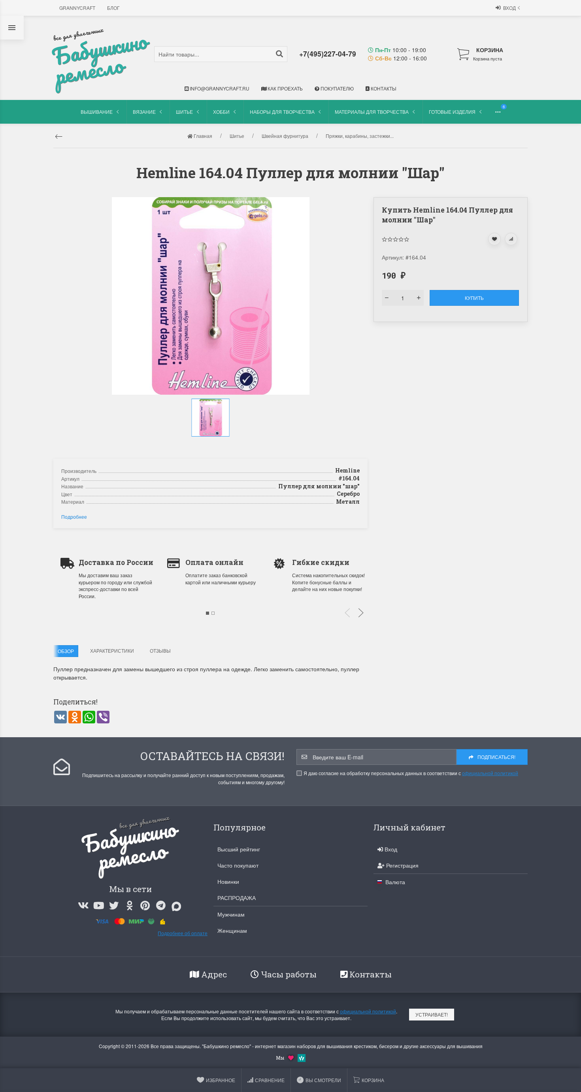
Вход (509, 7)
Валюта (394, 882)
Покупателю (336, 88)
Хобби (221, 111)
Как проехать (284, 88)
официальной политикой (490, 773)
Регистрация (402, 865)
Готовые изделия (452, 111)
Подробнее (74, 516)
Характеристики (112, 650)
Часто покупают (237, 865)
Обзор (66, 651)
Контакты (383, 88)
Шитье (184, 111)
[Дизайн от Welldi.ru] (302, 1057)
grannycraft (77, 7)
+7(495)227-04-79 (327, 53)
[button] (211, 444)
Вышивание (97, 111)
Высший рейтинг (238, 849)
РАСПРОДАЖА (236, 898)
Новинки (228, 881)
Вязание (144, 111)
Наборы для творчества (282, 111)
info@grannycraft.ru (219, 88)
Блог (113, 7)
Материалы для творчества (372, 111)
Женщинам (232, 930)
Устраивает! (431, 1014)
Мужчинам (231, 914)
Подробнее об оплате (183, 933)
